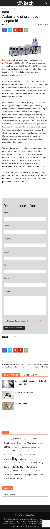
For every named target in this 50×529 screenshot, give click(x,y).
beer (35, 439)
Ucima (42, 474)
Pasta (28, 466)
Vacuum (6, 478)
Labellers (32, 455)
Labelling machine (26, 459)
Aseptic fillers (13, 337)
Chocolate (30, 442)
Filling (12, 451)
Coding (40, 443)
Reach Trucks (21, 403)
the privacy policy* (34, 321)
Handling (16, 455)
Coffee (7, 447)
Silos (43, 471)
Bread (6, 443)
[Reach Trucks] (8, 406)
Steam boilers (16, 474)
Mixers (34, 463)
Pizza (35, 467)
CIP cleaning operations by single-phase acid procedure (13, 365)
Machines (21, 463)
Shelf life (37, 471)
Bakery (16, 439)
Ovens (6, 467)
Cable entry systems (24, 392)
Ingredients (23, 455)
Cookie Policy (30, 515)
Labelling (11, 458)
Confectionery (16, 447)
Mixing (40, 463)
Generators (7, 455)
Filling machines (22, 451)
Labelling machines (10, 463)
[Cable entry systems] (8, 395)
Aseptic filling (8, 439)
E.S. (3, 25)
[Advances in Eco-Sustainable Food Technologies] (8, 384)
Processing (7, 471)
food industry (32, 451)
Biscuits (41, 439)
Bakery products (25, 439)
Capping (12, 443)
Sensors (29, 471)
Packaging (17, 466)
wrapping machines (16, 478)
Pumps (15, 470)
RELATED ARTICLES (11, 375)
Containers (26, 447)
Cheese (19, 443)
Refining (22, 471)
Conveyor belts (35, 447)
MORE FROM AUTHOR (29, 375)
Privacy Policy (19, 515)
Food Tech (12, 9)
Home (4, 9)
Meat (27, 463)
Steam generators (31, 474)
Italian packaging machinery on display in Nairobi (37, 365)
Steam (6, 474)
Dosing (6, 451)
